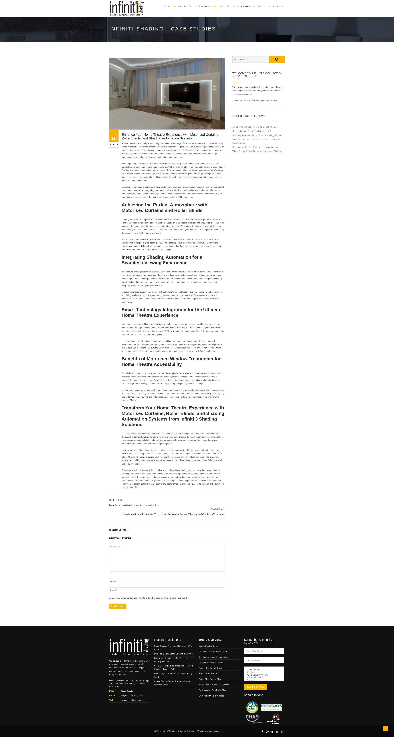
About (262, 6)
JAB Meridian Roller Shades (211, 696)
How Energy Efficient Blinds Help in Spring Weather (255, 147)
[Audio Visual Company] (264, 675)
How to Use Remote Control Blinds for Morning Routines (257, 135)
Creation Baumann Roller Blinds (213, 651)
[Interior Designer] (264, 677)
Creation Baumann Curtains (211, 662)
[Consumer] (264, 680)
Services (205, 6)
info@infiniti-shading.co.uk (132, 695)
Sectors (224, 6)
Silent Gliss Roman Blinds (210, 679)
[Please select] (264, 669)
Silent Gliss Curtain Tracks (211, 668)
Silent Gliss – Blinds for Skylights (214, 685)
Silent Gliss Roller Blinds (210, 674)
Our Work (243, 6)
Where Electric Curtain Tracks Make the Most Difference (257, 151)
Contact (279, 6)
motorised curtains (148, 474)
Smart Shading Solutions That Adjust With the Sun (254, 127)
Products (185, 6)
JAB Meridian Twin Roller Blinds (213, 690)
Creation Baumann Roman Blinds (214, 657)
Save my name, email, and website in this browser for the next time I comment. (149, 598)
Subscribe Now (255, 687)
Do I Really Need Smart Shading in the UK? (251, 131)
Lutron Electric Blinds (208, 646)
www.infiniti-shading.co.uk (132, 700)
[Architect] (264, 672)
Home (167, 6)
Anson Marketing (214, 731)
